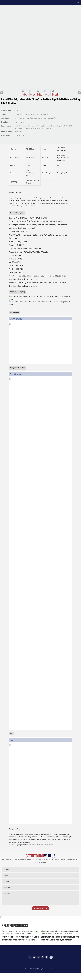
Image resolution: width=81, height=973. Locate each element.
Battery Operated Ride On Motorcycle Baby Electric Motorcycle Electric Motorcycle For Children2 (20, 938)
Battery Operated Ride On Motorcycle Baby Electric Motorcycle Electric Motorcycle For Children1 (60, 938)
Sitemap (53, 969)
